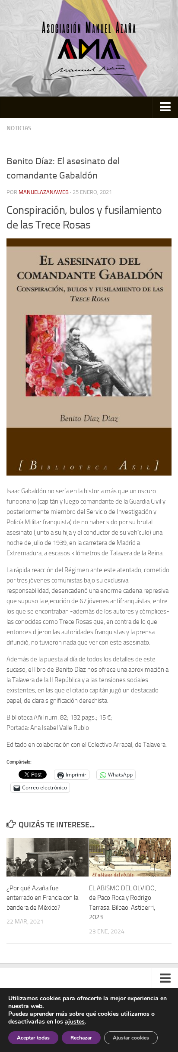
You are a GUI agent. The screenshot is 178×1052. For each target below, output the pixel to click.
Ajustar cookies (131, 1037)
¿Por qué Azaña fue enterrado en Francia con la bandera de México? (42, 897)
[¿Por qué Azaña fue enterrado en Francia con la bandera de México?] (47, 857)
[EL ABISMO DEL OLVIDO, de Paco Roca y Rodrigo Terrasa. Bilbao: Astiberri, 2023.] (130, 857)
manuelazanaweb (44, 192)
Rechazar (81, 1037)
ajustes (75, 1022)
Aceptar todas (33, 1037)
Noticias (19, 128)
